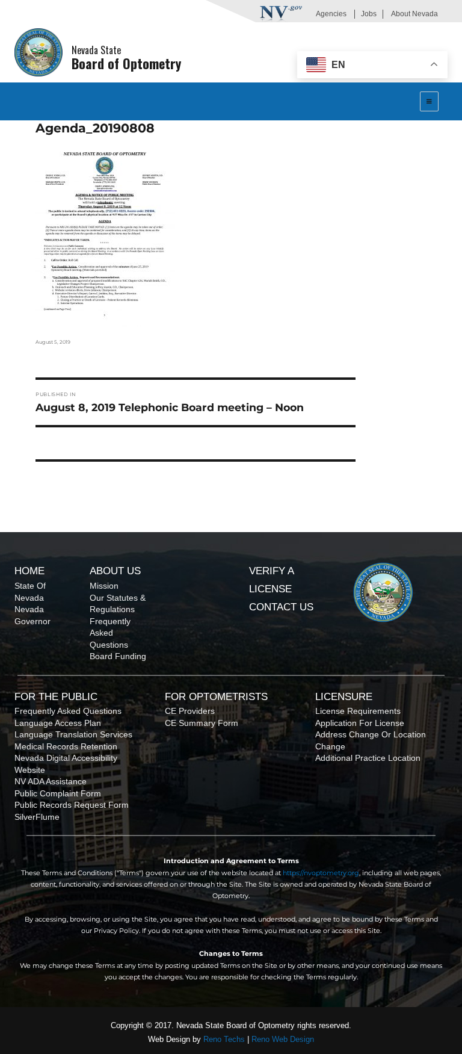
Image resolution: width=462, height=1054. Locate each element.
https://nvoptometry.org (321, 873)
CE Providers (190, 711)
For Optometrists (216, 696)
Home (29, 571)
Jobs (369, 14)
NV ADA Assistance (50, 781)
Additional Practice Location (367, 758)
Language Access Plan (57, 723)
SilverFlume (37, 817)
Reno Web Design (282, 1039)
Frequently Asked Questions (110, 632)
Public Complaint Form (57, 793)
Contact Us (281, 607)
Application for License (359, 723)
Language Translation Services (73, 734)
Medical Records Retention (65, 746)
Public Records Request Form (71, 805)
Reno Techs (224, 1039)
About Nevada (414, 14)
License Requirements (358, 711)
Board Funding (118, 656)
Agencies (331, 14)
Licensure (343, 696)
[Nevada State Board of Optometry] (38, 52)
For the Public (55, 696)
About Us (115, 571)
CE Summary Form (201, 723)
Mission (104, 586)
